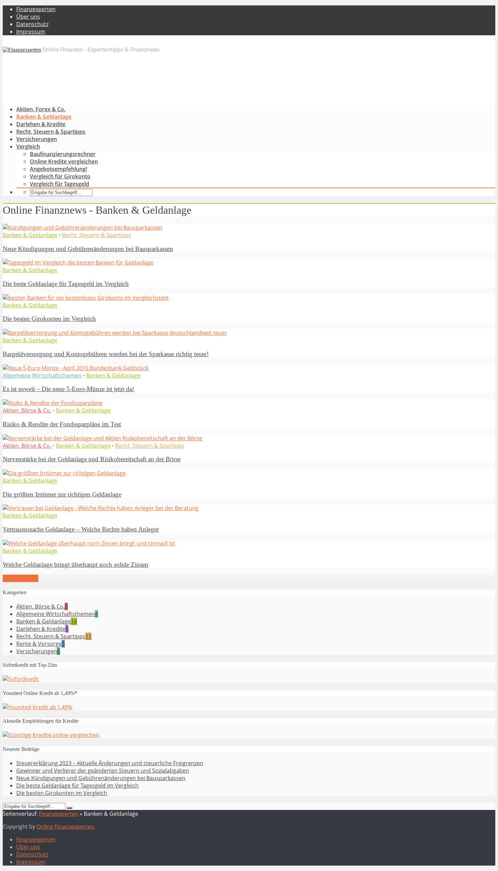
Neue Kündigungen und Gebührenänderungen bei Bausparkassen (88, 248)
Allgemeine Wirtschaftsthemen (42, 375)
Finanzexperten (36, 9)
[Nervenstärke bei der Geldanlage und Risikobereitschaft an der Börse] (102, 438)
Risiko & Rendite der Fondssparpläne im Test (62, 424)
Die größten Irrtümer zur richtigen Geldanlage (62, 494)
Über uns (28, 16)
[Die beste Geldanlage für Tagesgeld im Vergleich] (78, 262)
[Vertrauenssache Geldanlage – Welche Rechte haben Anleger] (101, 508)
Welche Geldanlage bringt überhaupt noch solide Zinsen (75, 564)
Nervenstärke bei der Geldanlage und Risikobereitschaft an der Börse (92, 459)
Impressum (30, 31)
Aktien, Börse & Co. (27, 410)
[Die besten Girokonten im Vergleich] (86, 298)
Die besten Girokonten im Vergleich (49, 318)
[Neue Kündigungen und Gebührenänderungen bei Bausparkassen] (82, 227)
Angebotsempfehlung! (58, 169)
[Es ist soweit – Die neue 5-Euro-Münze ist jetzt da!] (75, 368)
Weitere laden (20, 578)
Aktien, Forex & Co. (40, 109)
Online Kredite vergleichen (64, 161)
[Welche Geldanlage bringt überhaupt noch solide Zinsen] (89, 543)
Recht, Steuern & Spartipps (50, 131)
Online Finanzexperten (65, 826)
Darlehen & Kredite (40, 124)
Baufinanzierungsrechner (63, 154)
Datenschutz (32, 24)
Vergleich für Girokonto (60, 176)
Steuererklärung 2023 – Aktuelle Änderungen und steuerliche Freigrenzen (109, 763)
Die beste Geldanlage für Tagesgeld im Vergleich (66, 283)
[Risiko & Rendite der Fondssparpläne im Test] (52, 403)
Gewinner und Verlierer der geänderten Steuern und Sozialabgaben (102, 770)
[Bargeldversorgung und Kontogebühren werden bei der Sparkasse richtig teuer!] (115, 332)
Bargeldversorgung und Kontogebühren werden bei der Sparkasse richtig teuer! (106, 353)
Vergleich (28, 146)
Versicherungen (36, 139)
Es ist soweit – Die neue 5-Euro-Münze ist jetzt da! (68, 388)
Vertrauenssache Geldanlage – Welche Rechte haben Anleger (81, 529)
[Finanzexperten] (22, 50)
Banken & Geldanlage (43, 116)
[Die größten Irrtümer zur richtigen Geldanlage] (64, 473)
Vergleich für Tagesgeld (59, 184)
